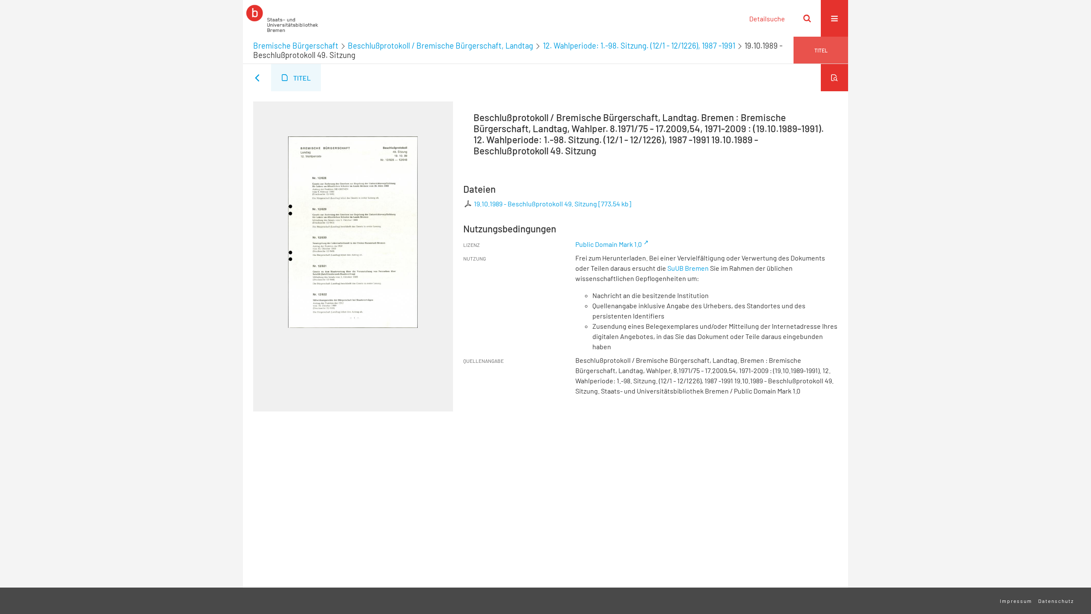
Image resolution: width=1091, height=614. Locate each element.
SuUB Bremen (688, 268)
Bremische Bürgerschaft (295, 45)
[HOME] (282, 18)
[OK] (807, 18)
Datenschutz (1056, 601)
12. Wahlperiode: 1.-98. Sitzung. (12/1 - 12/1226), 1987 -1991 (639, 45)
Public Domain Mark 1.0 (608, 244)
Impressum (1016, 601)
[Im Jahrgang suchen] (834, 77)
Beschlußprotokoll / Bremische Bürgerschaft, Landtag (440, 45)
